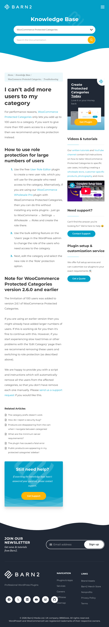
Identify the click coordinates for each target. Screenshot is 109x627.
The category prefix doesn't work (25, 415)
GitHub (54, 599)
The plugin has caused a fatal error (26, 443)
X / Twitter (18, 599)
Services (61, 586)
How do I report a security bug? (24, 420)
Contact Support (81, 233)
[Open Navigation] (102, 7)
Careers (61, 591)
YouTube (36, 599)
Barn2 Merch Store (91, 586)
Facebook (9, 599)
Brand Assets (88, 580)
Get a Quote (78, 278)
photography (85, 176)
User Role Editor (40, 169)
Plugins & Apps (65, 580)
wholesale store (75, 171)
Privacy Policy (88, 597)
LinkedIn (27, 599)
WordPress (45, 599)
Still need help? (32, 469)
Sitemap (61, 603)
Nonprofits (86, 592)
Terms (84, 603)
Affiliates (61, 597)
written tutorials (80, 150)
